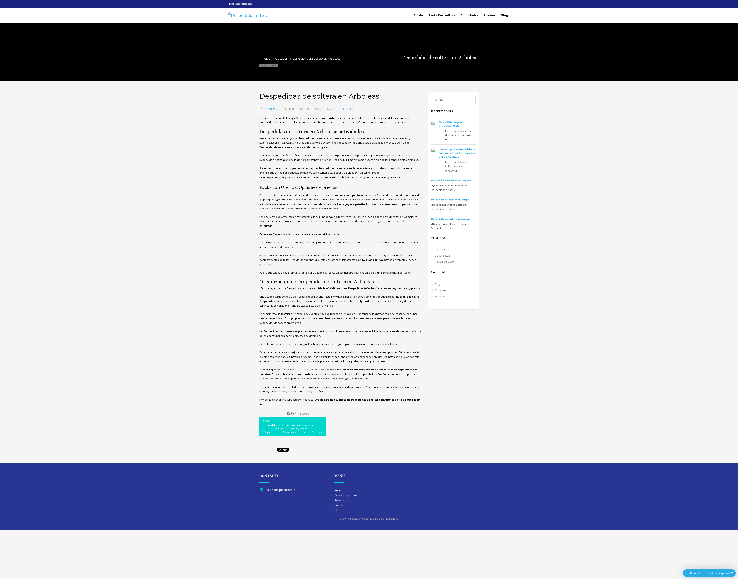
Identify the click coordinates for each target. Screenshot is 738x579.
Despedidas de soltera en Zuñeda (450, 218)
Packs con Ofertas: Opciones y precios (288, 428)
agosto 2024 (442, 249)
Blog (437, 284)
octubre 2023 (442, 255)
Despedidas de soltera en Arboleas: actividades (290, 424)
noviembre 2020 (444, 261)
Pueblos (440, 296)
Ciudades (347, 109)
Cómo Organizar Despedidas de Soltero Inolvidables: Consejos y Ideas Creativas (457, 153)
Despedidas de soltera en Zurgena (451, 180)
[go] (471, 100)
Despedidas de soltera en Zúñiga (450, 199)
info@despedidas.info (240, 3)
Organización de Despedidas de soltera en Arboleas (293, 432)
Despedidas (270, 109)
